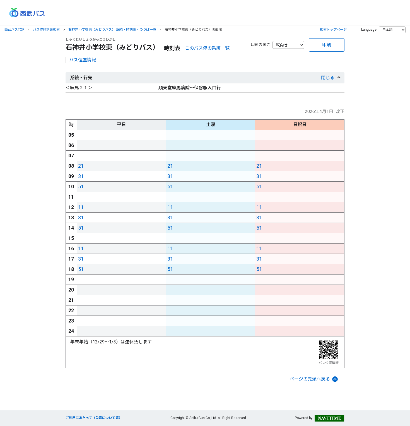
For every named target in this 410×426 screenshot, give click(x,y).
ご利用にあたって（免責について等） (94, 418)
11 (81, 207)
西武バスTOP (14, 30)
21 (81, 166)
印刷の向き (260, 44)
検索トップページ (333, 30)
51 (81, 186)
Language (369, 30)
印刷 (326, 44)
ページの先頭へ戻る (310, 379)
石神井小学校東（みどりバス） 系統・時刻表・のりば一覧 (112, 30)
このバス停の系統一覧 (207, 48)
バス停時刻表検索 (46, 30)
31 (81, 176)
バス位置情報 (82, 59)
